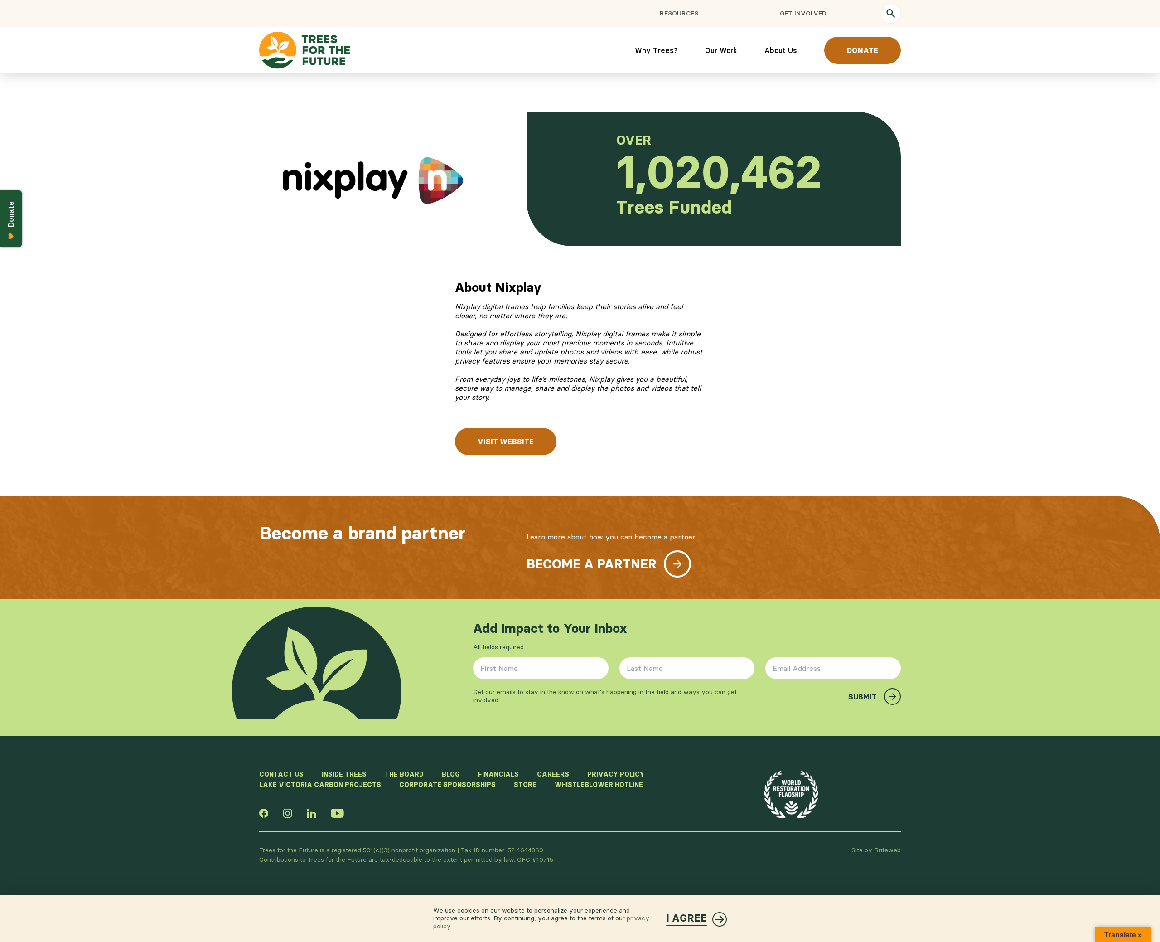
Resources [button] (679, 13)
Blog (451, 774)
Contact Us (281, 774)
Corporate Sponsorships (447, 785)
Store (525, 785)
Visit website (506, 441)
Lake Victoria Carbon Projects (320, 785)
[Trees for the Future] (304, 50)
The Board (404, 774)
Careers (553, 774)
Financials (498, 774)
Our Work (721, 50)
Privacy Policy (615, 774)
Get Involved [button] (803, 13)
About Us (780, 50)
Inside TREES (344, 774)
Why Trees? (656, 50)
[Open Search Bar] (891, 14)
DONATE (862, 50)
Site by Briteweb (876, 850)
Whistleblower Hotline (599, 785)
